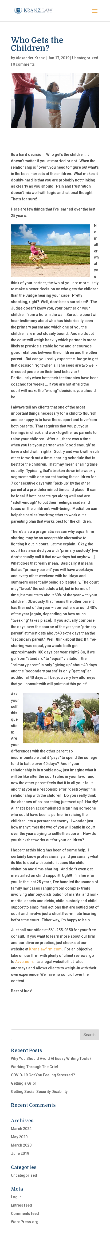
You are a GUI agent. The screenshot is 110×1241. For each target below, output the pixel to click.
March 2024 (21, 1129)
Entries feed (21, 1205)
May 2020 (19, 1137)
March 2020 (21, 1145)
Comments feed (25, 1213)
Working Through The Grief (34, 1067)
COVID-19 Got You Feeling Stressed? (43, 1075)
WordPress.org (24, 1222)
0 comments (24, 64)
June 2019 (20, 1153)
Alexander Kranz (30, 58)
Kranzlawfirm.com (45, 949)
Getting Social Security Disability (39, 1091)
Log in (16, 1197)
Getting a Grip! (23, 1083)
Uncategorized (85, 58)
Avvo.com (23, 962)
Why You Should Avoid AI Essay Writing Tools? (51, 1058)
